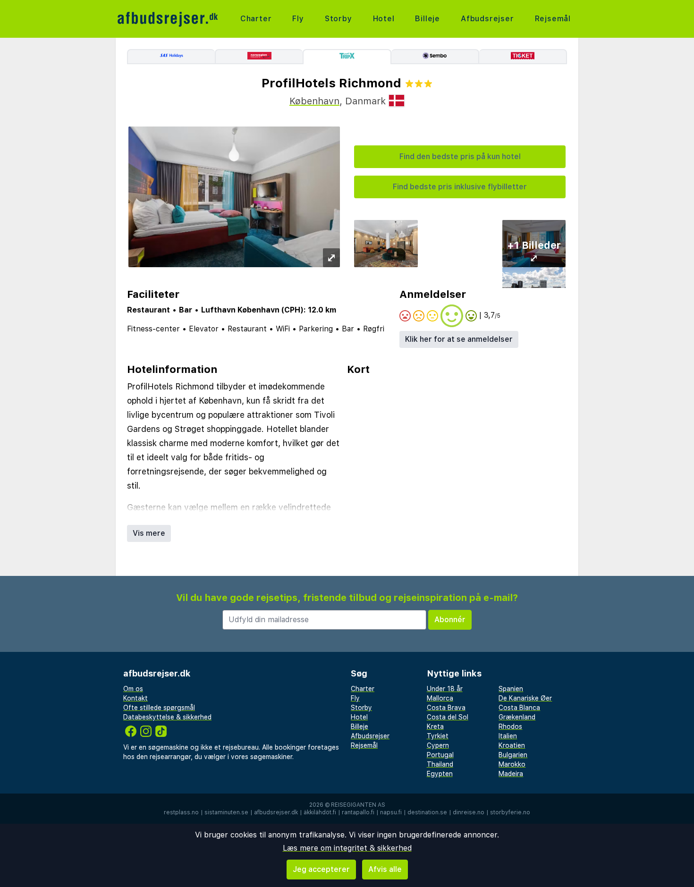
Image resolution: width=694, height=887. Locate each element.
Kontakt (135, 698)
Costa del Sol (447, 717)
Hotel (384, 18)
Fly (298, 18)
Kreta (435, 726)
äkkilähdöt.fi (320, 812)
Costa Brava (446, 707)
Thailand (440, 764)
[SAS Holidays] (171, 56)
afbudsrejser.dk (276, 812)
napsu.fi (391, 812)
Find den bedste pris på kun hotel (460, 156)
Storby (338, 18)
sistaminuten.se (226, 812)
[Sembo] (435, 56)
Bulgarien (513, 755)
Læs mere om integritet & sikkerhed (347, 848)
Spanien (511, 689)
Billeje (427, 18)
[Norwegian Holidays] (259, 56)
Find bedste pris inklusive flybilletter (460, 186)
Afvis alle (385, 869)
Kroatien (512, 745)
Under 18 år (445, 689)
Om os (133, 689)
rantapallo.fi (358, 812)
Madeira (511, 773)
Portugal (440, 755)
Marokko (512, 764)
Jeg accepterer (321, 869)
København (314, 101)
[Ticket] (523, 56)
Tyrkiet (438, 736)
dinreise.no (468, 812)
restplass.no (181, 812)
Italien (508, 736)
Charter (256, 18)
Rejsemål (553, 18)
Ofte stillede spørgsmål (159, 707)
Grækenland (517, 717)
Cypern (438, 745)
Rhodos (510, 726)
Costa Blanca (519, 707)
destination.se (427, 812)
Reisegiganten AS (358, 805)
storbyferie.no (510, 812)
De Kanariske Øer (525, 698)
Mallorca (440, 698)
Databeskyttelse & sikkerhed (167, 717)
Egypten (440, 773)
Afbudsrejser (487, 18)
